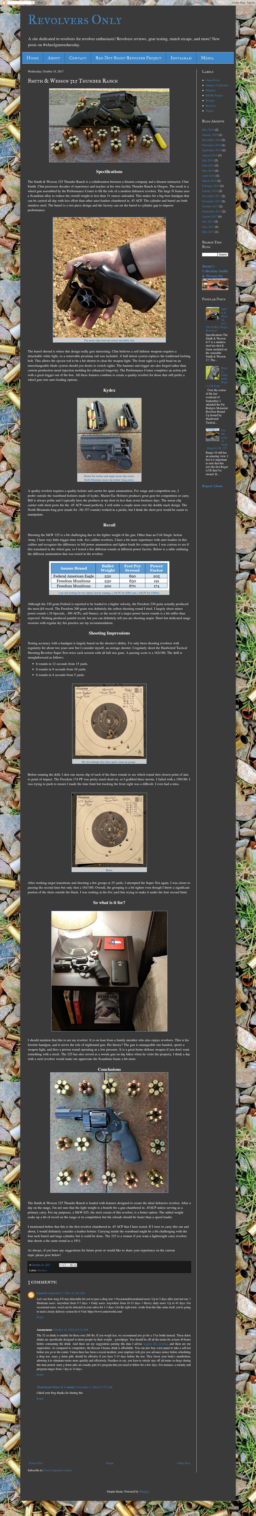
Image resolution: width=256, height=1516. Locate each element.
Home (33, 58)
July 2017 (208, 221)
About (54, 58)
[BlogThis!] (64, 1265)
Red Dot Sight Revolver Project (128, 58)
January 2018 (210, 191)
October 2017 (210, 206)
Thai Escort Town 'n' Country (56, 1387)
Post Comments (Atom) (58, 1470)
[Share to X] (68, 1265)
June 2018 (208, 165)
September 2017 (211, 211)
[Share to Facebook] (71, 1265)
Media (207, 58)
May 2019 (208, 130)
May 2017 (208, 232)
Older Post (183, 1463)
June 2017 (208, 227)
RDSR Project (214, 95)
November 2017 (211, 201)
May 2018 (208, 170)
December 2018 (211, 140)
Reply (40, 1317)
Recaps (210, 100)
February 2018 (210, 186)
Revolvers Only (75, 20)
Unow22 (42, 1293)
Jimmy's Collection (217, 85)
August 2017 (209, 216)
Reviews (42, 1270)
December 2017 (211, 196)
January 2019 (210, 135)
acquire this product (155, 1344)
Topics (210, 111)
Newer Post (36, 1463)
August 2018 (209, 155)
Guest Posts (213, 80)
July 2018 (208, 160)
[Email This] (61, 1265)
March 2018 (209, 181)
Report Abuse (212, 485)
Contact (77, 58)
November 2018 (211, 145)
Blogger (144, 1491)
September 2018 (211, 150)
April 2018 (208, 176)
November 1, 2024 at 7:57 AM (94, 1387)
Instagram (181, 58)
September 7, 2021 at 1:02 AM (66, 1293)
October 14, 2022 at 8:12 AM (70, 1330)
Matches (211, 90)
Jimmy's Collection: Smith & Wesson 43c (215, 270)
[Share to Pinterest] (75, 1265)
